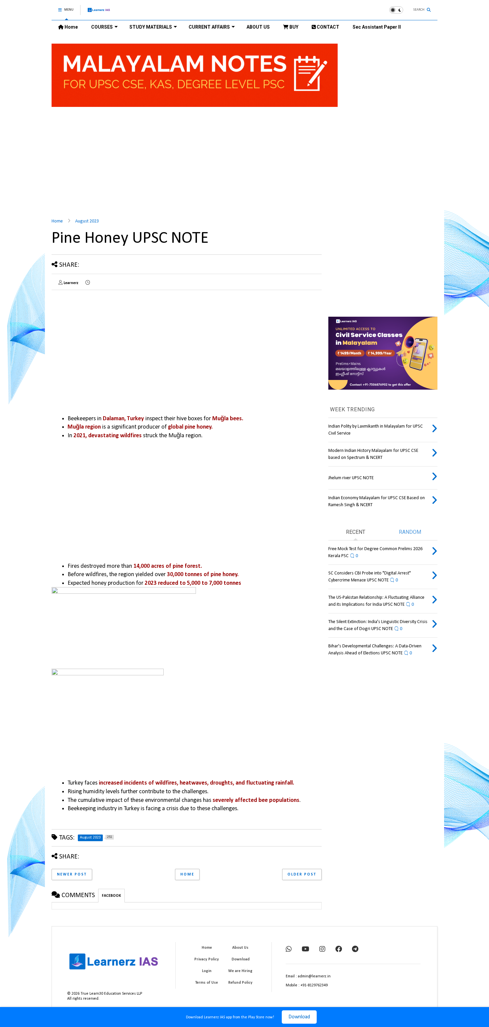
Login (207, 971)
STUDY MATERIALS (150, 27)
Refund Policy (240, 983)
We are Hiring (240, 971)
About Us (240, 948)
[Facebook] (338, 949)
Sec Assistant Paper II (377, 27)
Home (71, 27)
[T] (355, 949)
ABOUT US (258, 27)
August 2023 (87, 221)
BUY (293, 27)
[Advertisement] (244, 158)
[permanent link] (87, 283)
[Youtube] (305, 949)
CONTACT (327, 27)
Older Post (301, 874)
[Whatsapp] (289, 949)
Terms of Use (206, 983)
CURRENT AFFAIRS (209, 27)
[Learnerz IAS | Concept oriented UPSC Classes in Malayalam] (99, 12)
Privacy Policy (206, 959)
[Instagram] (322, 949)
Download (299, 1017)
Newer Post (72, 874)
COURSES (102, 27)
